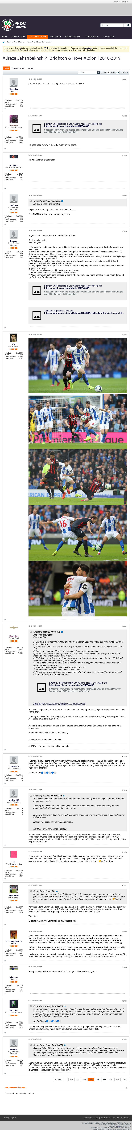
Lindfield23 (14, 766)
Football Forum (38, 37)
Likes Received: (10, 104)
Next (125, 1079)
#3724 (124, 196)
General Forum (73, 37)
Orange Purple (9, 1118)
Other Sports (91, 37)
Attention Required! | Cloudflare (58, 311)
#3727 (124, 626)
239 (84, 1079)
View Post (62, 201)
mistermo (14, 977)
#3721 (124, 79)
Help (96, 1118)
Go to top (125, 1118)
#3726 (124, 335)
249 (91, 1079)
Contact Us (108, 37)
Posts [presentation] (6, 68)
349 (111, 1079)
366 (117, 1079)
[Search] (128, 25)
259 (97, 1079)
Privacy (116, 1118)
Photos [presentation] (30, 68)
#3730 (124, 852)
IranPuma (14, 205)
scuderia (14, 165)
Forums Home (18, 37)
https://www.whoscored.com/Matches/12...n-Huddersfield (59, 704)
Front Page (87, 1118)
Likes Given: (9, 106)
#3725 (124, 231)
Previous (58, 1079)
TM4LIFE (14, 1011)
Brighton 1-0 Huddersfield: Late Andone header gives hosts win (73, 124)
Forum (9, 42)
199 (78, 1079)
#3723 (124, 156)
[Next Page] (118, 72)
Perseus (13, 241)
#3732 (124, 932)
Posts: (7, 102)
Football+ (55, 37)
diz (13, 344)
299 (104, 1079)
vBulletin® (119, 1126)
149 (71, 1079)
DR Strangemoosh (14, 941)
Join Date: (8, 101)
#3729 (124, 790)
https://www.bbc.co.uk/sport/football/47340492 (66, 126)
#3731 (124, 886)
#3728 (124, 757)
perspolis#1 (14, 895)
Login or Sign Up (120, 2)
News (4, 37)
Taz (13, 862)
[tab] (6, 68)
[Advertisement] (66, 9)
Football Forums (19, 42)
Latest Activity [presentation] (18, 68)
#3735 (124, 1040)
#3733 (124, 967)
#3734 (124, 1001)
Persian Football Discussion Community (39, 42)
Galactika (14, 89)
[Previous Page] (117, 72)
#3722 (124, 116)
